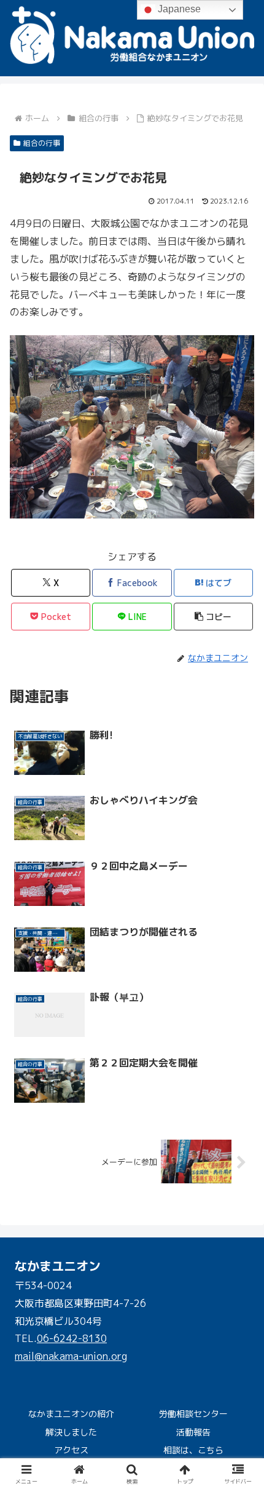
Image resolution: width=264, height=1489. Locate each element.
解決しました (71, 1432)
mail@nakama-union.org (71, 1356)
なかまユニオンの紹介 (71, 1414)
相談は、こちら (193, 1450)
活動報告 (193, 1432)
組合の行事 (41, 143)
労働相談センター (193, 1414)
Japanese (178, 9)
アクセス (71, 1450)
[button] (213, 616)
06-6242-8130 (72, 1338)
